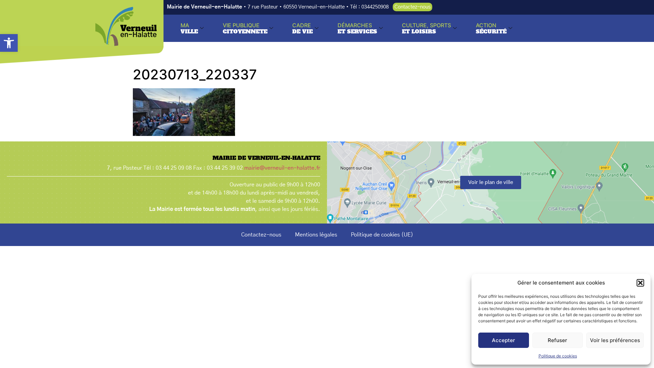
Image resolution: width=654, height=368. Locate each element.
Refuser (557, 340)
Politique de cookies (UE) (382, 234)
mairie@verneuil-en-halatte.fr (282, 168)
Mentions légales (316, 234)
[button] (9, 43)
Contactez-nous (261, 234)
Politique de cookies (558, 355)
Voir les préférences (615, 340)
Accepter (503, 340)
